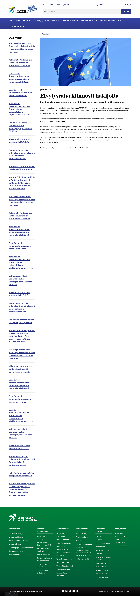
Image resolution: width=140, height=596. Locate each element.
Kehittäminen (22, 20)
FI (97, 5)
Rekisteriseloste (14, 591)
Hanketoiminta (14, 555)
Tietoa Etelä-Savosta (109, 20)
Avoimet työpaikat (63, 569)
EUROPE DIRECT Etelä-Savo (43, 571)
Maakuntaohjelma (16, 537)
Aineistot (98, 554)
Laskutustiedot (121, 546)
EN (101, 5)
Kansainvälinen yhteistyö (42, 537)
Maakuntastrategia (16, 534)
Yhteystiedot (16, 26)
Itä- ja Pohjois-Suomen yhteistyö (44, 543)
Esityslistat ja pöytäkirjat (61, 535)
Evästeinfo (39, 591)
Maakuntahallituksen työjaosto (64, 554)
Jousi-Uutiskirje (101, 567)
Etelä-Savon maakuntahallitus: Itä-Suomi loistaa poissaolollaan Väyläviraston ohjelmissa (21, 109)
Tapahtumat (100, 547)
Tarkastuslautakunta (64, 559)
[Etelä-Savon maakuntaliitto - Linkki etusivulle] (23, 8)
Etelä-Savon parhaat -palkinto (103, 558)
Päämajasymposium (103, 550)
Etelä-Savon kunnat (44, 555)
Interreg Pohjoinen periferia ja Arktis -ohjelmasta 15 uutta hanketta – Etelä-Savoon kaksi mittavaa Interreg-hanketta (22, 183)
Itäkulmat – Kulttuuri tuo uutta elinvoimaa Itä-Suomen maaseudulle (20, 63)
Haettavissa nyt (82, 534)
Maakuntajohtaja (101, 574)
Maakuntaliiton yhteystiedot (121, 535)
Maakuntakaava (15, 544)
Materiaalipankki (82, 559)
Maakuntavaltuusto (63, 543)
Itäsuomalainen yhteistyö (43, 550)
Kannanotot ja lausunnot (61, 574)
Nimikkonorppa (101, 570)
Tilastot (98, 536)
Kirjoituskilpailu (101, 577)
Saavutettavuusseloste (27, 591)
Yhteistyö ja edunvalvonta (45, 20)
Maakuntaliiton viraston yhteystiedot (58, 5)
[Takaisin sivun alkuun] (134, 593)
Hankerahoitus (88, 20)
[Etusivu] (11, 20)
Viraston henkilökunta (120, 541)
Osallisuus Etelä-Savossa (43, 565)
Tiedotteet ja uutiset (103, 543)
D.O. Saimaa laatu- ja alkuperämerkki (44, 559)
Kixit (128, 591)
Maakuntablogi (101, 563)
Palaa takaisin (47, 34)
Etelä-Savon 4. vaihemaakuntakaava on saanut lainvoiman (20, 93)
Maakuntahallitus (63, 540)
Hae (125, 11)
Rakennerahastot (82, 537)
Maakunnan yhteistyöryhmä (62, 548)
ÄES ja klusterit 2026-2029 (18, 541)
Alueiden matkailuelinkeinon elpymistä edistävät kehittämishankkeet (83, 551)
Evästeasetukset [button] (11, 594)
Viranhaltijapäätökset (64, 566)
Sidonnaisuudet (62, 562)
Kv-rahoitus (80, 541)
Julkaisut (98, 540)
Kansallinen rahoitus (84, 544)
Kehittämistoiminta (16, 551)
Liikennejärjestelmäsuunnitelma (21, 548)
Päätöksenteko (69, 20)
